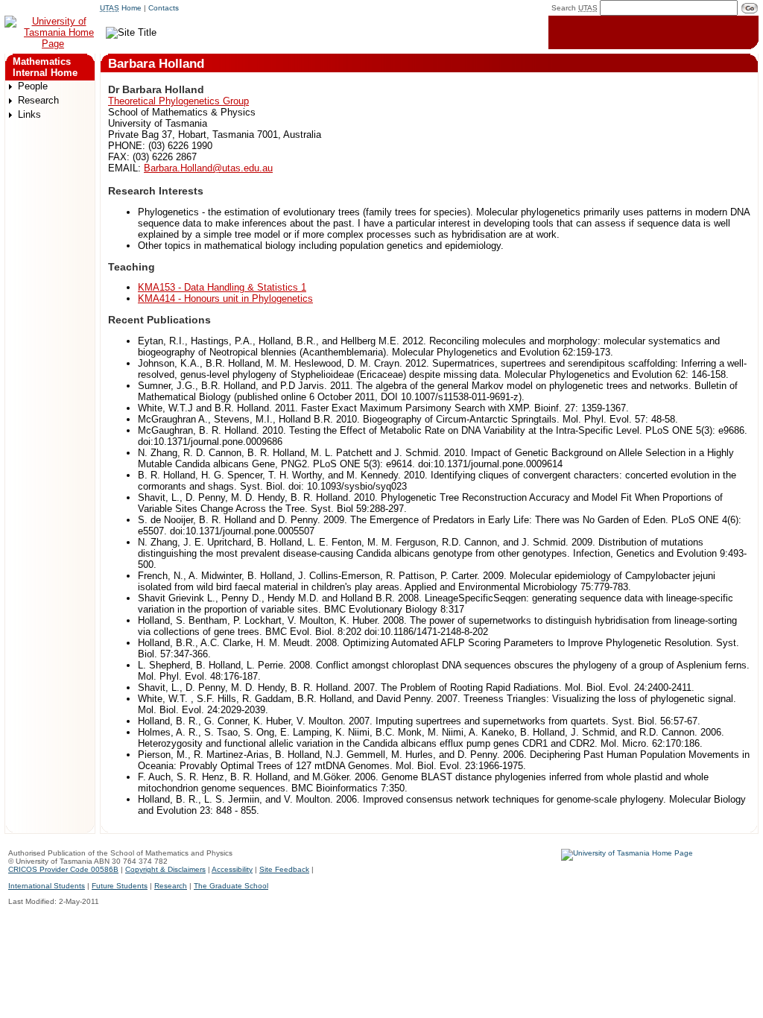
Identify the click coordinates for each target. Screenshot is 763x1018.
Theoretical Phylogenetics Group (178, 101)
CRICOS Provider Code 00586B (63, 869)
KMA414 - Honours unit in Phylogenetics (225, 298)
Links (29, 114)
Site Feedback (284, 869)
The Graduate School (231, 886)
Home (121, 8)
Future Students (120, 886)
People (33, 86)
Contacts (163, 8)
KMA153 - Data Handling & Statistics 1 (222, 287)
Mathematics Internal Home (45, 67)
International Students (46, 886)
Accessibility (232, 869)
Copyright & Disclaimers (165, 869)
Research (38, 100)
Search (574, 8)
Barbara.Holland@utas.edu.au (208, 168)
